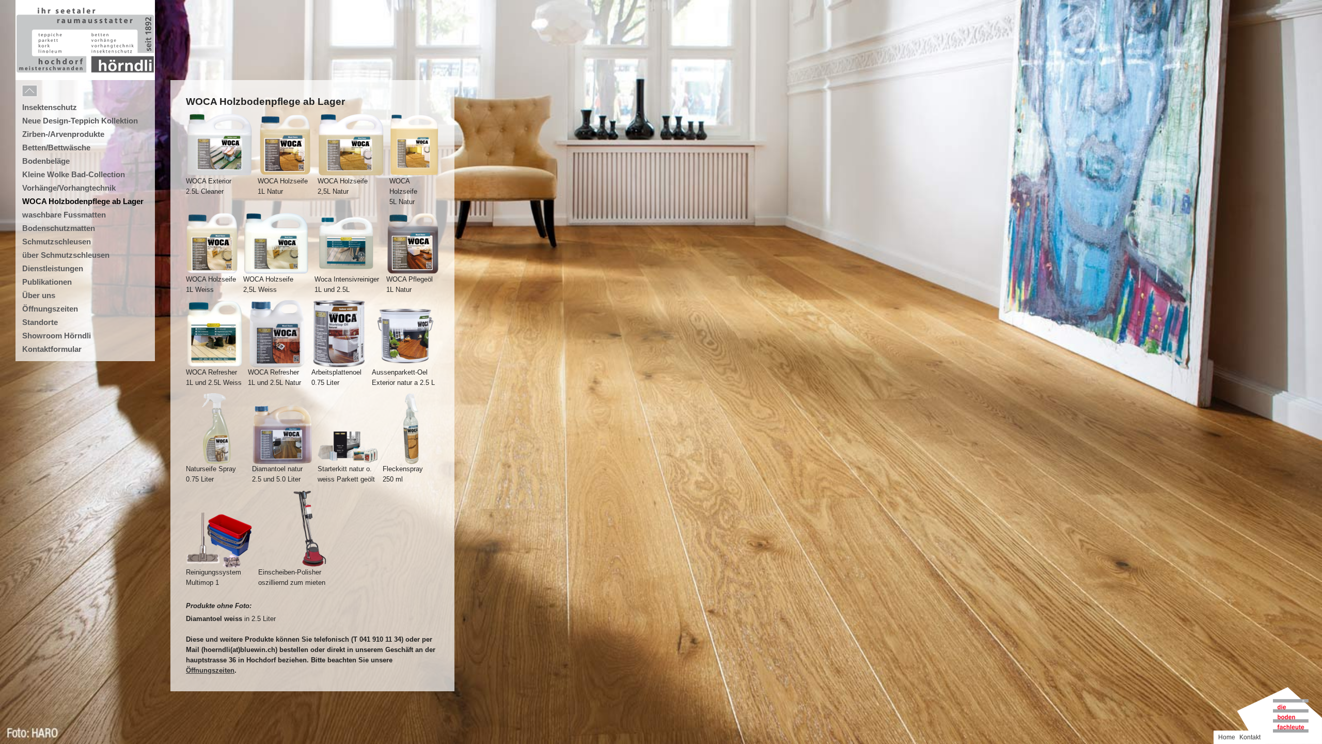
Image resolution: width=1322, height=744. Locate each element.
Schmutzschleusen (56, 241)
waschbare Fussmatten (64, 214)
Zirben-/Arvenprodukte (63, 134)
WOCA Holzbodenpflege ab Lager (83, 201)
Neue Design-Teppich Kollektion (80, 120)
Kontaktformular (52, 349)
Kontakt (1250, 737)
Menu (53, 91)
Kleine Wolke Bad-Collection (73, 174)
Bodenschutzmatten (58, 228)
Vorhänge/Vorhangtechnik (69, 187)
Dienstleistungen (52, 268)
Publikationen (47, 281)
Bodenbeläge (46, 161)
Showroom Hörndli (56, 335)
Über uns (38, 295)
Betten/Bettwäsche (56, 147)
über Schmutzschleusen (65, 255)
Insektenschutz (49, 107)
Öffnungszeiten (210, 670)
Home (1226, 737)
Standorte (40, 322)
